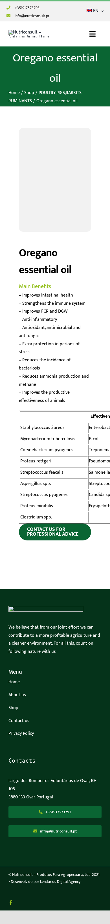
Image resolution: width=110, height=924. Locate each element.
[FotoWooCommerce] (55, 181)
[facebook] (10, 902)
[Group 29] (45, 608)
